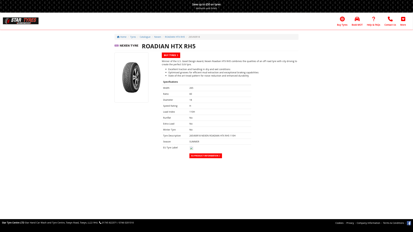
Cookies (339, 222)
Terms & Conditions (393, 222)
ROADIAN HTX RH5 (175, 36)
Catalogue (145, 36)
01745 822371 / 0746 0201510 (118, 222)
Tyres (133, 36)
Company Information (368, 222)
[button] (403, 21)
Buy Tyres (170, 55)
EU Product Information (205, 155)
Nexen (157, 36)
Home (123, 36)
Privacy (350, 222)
